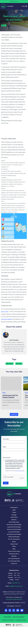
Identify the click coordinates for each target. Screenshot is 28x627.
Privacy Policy (19, 470)
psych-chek (4, 311)
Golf (19, 363)
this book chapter (6, 319)
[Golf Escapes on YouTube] (21, 610)
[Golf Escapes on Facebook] (17, 610)
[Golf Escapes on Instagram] (9, 610)
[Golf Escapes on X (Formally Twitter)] (13, 610)
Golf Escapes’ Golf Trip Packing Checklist (10, 396)
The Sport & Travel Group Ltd (14, 599)
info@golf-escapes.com (15, 586)
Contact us (13, 1)
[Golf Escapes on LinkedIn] (6, 610)
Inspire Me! (14, 414)
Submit (5, 483)
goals (10, 363)
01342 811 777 (16, 583)
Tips (4, 25)
